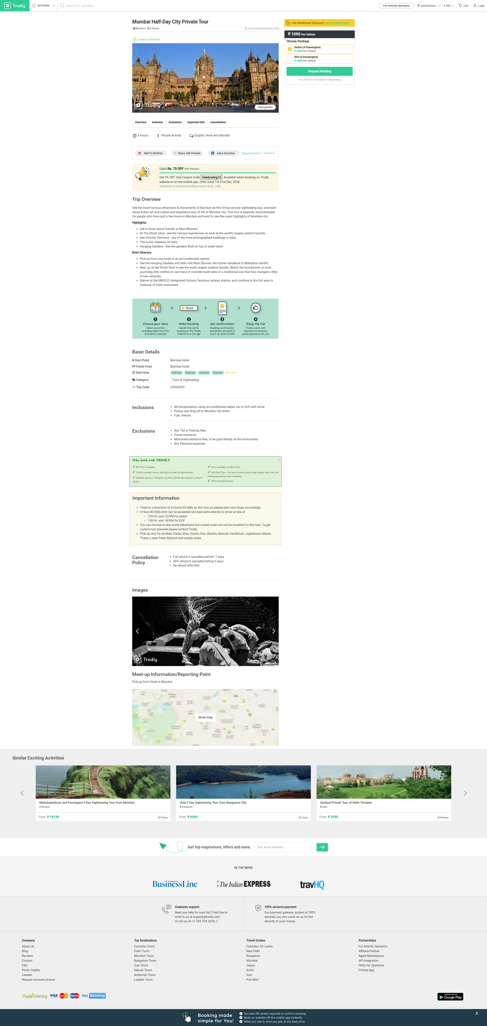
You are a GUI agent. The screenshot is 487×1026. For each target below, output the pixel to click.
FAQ (24, 965)
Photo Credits (31, 970)
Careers (27, 975)
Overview (140, 122)
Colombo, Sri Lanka (259, 946)
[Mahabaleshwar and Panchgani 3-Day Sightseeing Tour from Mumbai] (103, 782)
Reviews (27, 956)
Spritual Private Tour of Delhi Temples (346, 802)
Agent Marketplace (371, 956)
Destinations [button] (428, 5)
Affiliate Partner (369, 951)
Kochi (250, 970)
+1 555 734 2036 (204, 921)
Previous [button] (154, 631)
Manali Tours (143, 970)
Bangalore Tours (145, 960)
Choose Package (297, 41)
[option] (205, 631)
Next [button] (257, 631)
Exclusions (175, 122)
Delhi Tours (141, 951)
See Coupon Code (337, 23)
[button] (448, 5)
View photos (265, 107)
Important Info (196, 122)
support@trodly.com (206, 917)
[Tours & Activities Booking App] (353, 996)
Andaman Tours (145, 975)
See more (230, 372)
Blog (25, 951)
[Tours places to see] (14, 5)
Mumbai (252, 960)
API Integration (368, 960)
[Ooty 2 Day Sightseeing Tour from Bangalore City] (243, 782)
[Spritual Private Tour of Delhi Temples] (384, 782)
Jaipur (250, 965)
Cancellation (218, 122)
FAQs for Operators (371, 965)
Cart (466, 5)
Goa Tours (141, 965)
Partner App (366, 970)
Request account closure (38, 979)
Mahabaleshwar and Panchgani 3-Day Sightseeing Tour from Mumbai (86, 802)
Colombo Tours (144, 946)
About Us (28, 946)
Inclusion (157, 122)
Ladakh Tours (143, 979)
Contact (27, 960)
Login (481, 5)
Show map (205, 717)
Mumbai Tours (144, 956)
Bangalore (253, 956)
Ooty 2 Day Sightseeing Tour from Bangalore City (213, 802)
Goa (249, 975)
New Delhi (253, 951)
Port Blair (252, 979)
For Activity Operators (396, 5)
